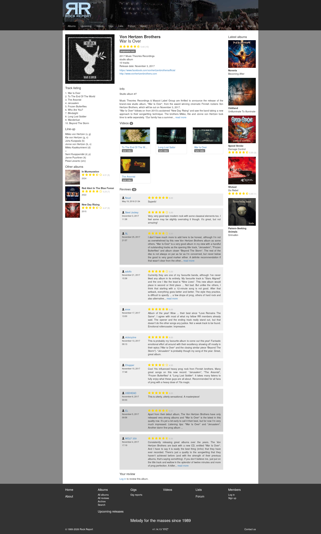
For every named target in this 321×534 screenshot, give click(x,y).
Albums (72, 26)
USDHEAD (130, 393)
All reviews (103, 498)
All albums (103, 494)
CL (126, 410)
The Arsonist (128, 176)
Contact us (250, 529)
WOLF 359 (131, 438)
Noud (128, 197)
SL (126, 233)
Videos (99, 26)
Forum (131, 26)
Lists (120, 26)
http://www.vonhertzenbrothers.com (138, 73)
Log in (239, 26)
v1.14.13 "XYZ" (160, 529)
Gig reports (136, 494)
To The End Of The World (135, 147)
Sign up (252, 26)
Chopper (129, 365)
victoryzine (130, 337)
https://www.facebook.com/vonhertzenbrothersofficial (147, 70)
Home (69, 489)
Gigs (111, 26)
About (143, 26)
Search (101, 504)
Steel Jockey (131, 212)
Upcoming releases (111, 511)
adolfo (128, 271)
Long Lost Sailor (166, 147)
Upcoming (86, 26)
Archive (102, 501)
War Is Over (200, 147)
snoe (127, 309)
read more (180, 117)
